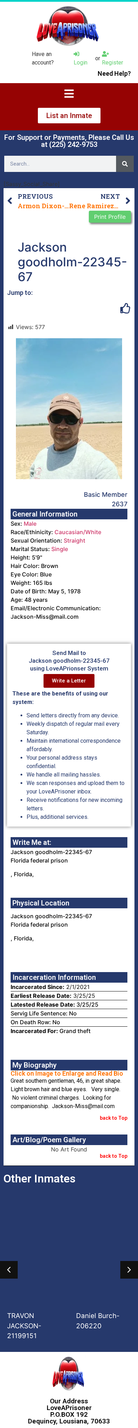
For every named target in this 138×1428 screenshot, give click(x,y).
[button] (9, 1270)
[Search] (125, 164)
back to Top (113, 1118)
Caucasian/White (77, 532)
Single (59, 548)
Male (30, 523)
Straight (74, 540)
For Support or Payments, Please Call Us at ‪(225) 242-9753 (69, 141)
